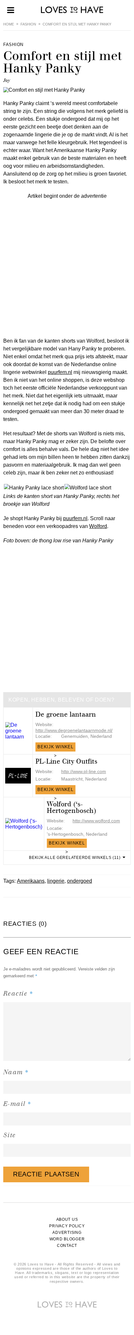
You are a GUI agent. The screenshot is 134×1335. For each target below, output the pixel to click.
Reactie (18, 993)
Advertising (66, 1232)
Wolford (98, 526)
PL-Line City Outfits (66, 761)
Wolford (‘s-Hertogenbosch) (71, 807)
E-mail (17, 1103)
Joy (6, 80)
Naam (16, 1072)
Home (8, 24)
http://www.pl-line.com (83, 771)
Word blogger (67, 1239)
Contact (67, 1245)
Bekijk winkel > (55, 748)
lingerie (55, 881)
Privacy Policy (67, 1226)
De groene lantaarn (65, 714)
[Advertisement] (67, 267)
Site (9, 1135)
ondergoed (79, 881)
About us (67, 1219)
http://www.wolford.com (96, 820)
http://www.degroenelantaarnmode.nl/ (74, 730)
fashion (28, 24)
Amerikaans (31, 881)
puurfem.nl (60, 372)
